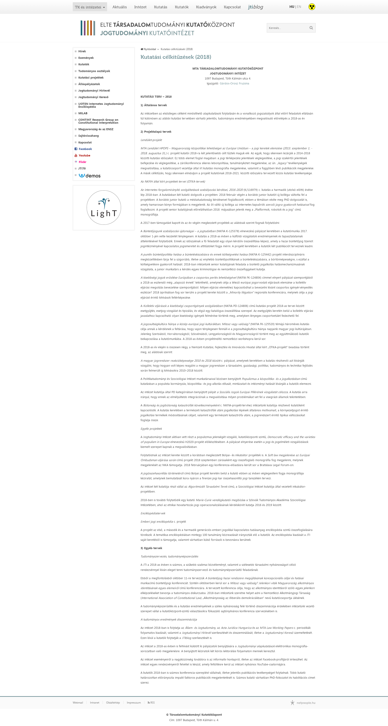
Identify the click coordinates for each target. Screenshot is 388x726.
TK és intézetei (88, 7)
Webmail (78, 702)
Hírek (82, 51)
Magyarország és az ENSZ (95, 129)
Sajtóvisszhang (88, 135)
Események (86, 57)
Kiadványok (206, 7)
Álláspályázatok (89, 84)
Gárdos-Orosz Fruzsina (234, 83)
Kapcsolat (232, 7)
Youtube (84, 155)
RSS (152, 702)
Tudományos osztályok (94, 71)
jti (255, 6)
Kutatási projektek (91, 77)
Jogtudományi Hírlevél (94, 90)
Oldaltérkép (113, 702)
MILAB (82, 113)
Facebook (85, 148)
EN (299, 6)
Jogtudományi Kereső (93, 97)
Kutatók (182, 7)
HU (291, 6)
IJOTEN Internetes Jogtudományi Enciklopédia (101, 105)
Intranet (94, 702)
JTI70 (82, 168)
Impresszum (134, 702)
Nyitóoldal (149, 49)
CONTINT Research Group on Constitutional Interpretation (98, 121)
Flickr (82, 162)
